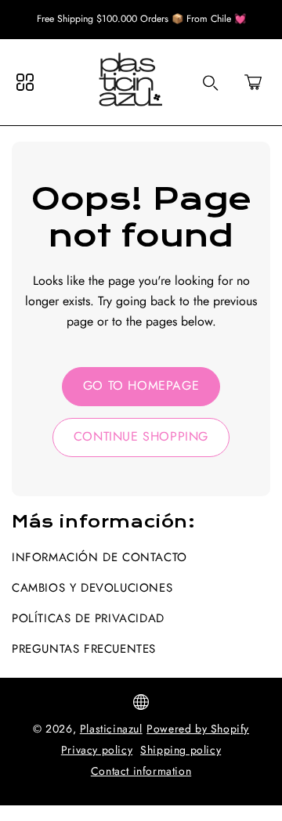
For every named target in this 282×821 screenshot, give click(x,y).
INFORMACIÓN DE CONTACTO (99, 557)
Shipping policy (180, 750)
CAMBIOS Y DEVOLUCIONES (92, 587)
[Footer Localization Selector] (141, 702)
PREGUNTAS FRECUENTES (84, 648)
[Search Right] (210, 83)
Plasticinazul (111, 728)
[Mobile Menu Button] (25, 82)
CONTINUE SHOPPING (141, 436)
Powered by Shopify (197, 728)
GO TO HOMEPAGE (141, 385)
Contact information (141, 771)
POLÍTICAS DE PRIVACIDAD (88, 618)
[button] (253, 82)
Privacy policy (96, 750)
